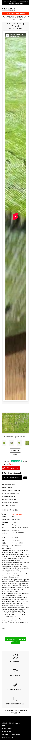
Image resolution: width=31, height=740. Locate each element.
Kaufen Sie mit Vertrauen (10, 502)
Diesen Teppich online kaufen (17, 640)
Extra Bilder (15, 450)
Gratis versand (7, 487)
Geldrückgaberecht (8, 484)
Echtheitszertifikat (8, 496)
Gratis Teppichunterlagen (11, 490)
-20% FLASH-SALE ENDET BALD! (15, 13)
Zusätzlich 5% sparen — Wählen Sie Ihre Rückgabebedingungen (15, 2)
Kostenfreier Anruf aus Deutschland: (15, 710)
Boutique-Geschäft (8, 506)
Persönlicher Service (9, 499)
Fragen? (15, 454)
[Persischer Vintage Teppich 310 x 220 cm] (4, 443)
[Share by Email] (9, 631)
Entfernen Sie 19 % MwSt (10, 493)
